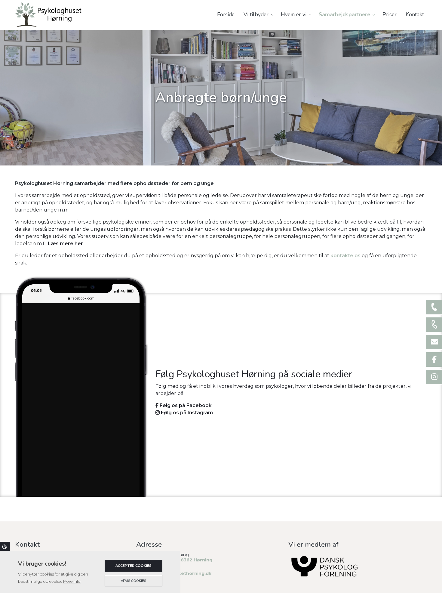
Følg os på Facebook (185, 405)
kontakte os (345, 255)
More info (72, 581)
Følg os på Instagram (186, 412)
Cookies (5, 546)
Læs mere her (65, 243)
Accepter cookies (133, 566)
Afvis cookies (133, 580)
